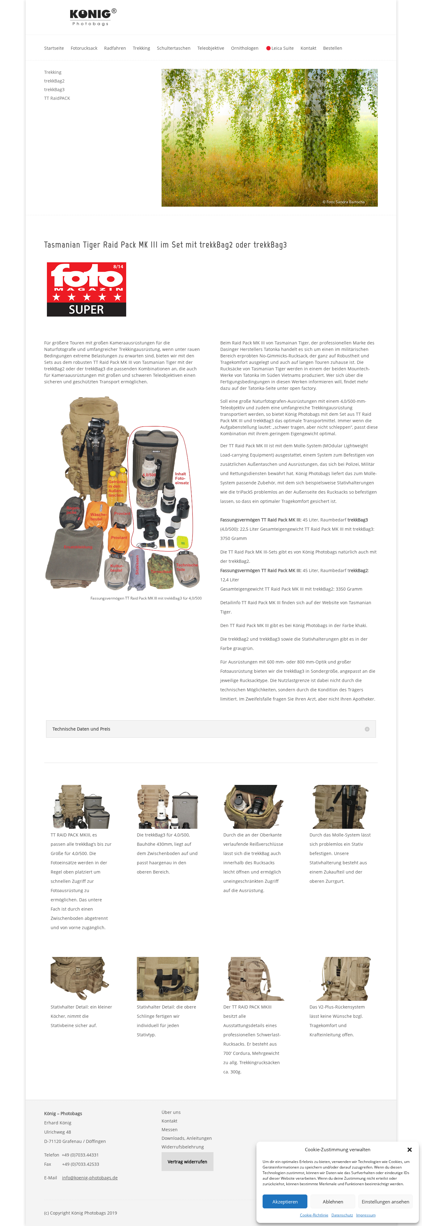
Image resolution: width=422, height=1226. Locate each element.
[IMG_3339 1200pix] (254, 827)
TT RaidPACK (57, 98)
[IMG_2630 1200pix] (254, 999)
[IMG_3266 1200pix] (340, 999)
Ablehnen (333, 1202)
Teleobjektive (210, 48)
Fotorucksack (84, 48)
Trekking (141, 48)
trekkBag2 (54, 81)
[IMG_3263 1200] (81, 999)
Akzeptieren (285, 1202)
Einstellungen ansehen (385, 1202)
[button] (410, 1150)
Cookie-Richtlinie (314, 1215)
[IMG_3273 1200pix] (81, 827)
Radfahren (115, 48)
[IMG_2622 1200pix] (168, 827)
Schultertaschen (174, 48)
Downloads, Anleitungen (187, 1138)
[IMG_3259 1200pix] (340, 827)
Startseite (54, 48)
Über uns (171, 1112)
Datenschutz (342, 1215)
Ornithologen (245, 48)
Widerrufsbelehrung (183, 1147)
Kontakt (308, 48)
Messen (170, 1129)
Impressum (366, 1215)
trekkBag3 (54, 89)
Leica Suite (283, 48)
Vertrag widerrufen (187, 1162)
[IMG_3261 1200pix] (168, 999)
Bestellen (332, 48)
